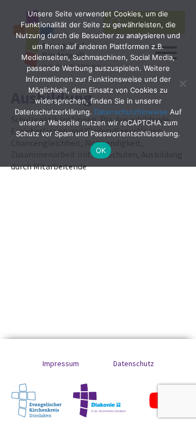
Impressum (60, 363)
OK (101, 150)
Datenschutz (133, 363)
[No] (182, 83)
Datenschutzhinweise (131, 111)
